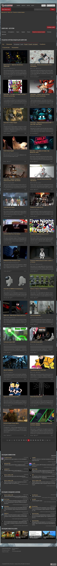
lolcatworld (12, 209)
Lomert (11, 124)
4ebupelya (6, 506)
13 (52, 352)
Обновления (9, 44)
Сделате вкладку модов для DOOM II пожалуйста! (15, 496)
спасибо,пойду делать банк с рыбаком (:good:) (14, 464)
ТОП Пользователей (16, 551)
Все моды (4, 31)
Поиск (52, 9)
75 (25, 105)
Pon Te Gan (6, 499)
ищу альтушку (35, 513)
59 (52, 216)
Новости (23, 5)
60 (52, 76)
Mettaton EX (12, 68)
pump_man (39, 236)
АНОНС (3, 538)
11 (25, 243)
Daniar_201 (39, 68)
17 (25, 297)
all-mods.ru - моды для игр (15, 563)
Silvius (11, 372)
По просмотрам (6, 47)
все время (35, 44)
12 (52, 189)
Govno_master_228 (8, 474)
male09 (33, 457)
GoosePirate (35, 506)
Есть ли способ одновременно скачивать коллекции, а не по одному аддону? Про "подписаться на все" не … (43, 516)
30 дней (30, 44)
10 (23, 440)
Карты (17, 31)
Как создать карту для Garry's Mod (20, 537)
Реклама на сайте (5, 550)
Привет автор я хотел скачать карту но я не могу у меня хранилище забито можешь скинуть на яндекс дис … (43, 483)
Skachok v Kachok (40, 98)
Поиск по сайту (5, 551)
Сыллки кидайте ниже (37, 500)
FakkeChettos (39, 317)
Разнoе (28, 31)
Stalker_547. (12, 399)
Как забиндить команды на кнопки (49, 537)
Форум (28, 5)
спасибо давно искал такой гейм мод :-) (13, 470)
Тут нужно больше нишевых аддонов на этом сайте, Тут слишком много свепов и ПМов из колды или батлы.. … (15, 502)
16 (38, 440)
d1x (33, 474)
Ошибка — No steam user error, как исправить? (35, 537)
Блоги (32, 5)
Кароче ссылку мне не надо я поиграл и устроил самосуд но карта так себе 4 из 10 (15, 482)
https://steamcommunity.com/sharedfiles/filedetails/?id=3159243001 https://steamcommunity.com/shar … (15, 509)
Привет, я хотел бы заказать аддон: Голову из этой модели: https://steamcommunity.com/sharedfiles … (15, 516)
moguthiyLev (12, 290)
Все (3, 44)
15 (25, 271)
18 (51, 161)
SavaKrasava (35, 495)
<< (9, 440)
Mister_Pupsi (12, 317)
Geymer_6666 (39, 264)
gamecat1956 (7, 463)
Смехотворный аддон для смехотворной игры (14, 476)
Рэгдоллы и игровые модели (39, 31)
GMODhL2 (6, 513)
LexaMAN (39, 126)
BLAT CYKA (34, 469)
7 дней (21, 44)
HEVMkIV (39, 372)
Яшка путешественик (14, 153)
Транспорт (4, 34)
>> (47, 440)
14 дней (26, 44)
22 (25, 76)
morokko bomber (8, 457)
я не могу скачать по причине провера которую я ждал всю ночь (43, 460)
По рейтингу (42, 44)
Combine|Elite (39, 399)
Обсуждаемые (15, 47)
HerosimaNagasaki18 (14, 262)
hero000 (34, 499)
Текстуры (49, 31)
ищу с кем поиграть (36, 496)
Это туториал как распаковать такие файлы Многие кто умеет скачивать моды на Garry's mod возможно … (15, 523)
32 (52, 243)
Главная (18, 5)
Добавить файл (51, 27)
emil (38, 209)
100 (52, 105)
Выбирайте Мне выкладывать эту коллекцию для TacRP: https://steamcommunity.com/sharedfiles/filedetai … (43, 523)
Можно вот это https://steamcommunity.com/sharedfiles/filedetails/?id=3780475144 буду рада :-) (43, 471)
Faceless (12, 98)
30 (25, 216)
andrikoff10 (6, 469)
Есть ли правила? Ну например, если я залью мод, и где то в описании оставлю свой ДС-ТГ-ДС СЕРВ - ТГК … (43, 509)
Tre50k (33, 463)
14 (52, 435)
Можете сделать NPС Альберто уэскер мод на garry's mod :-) (43, 465)
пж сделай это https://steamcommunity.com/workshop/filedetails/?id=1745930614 (43, 477)
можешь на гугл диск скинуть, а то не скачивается (15, 460)
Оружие (23, 31)
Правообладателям (6, 548)
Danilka (38, 290)
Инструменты (11, 31)
